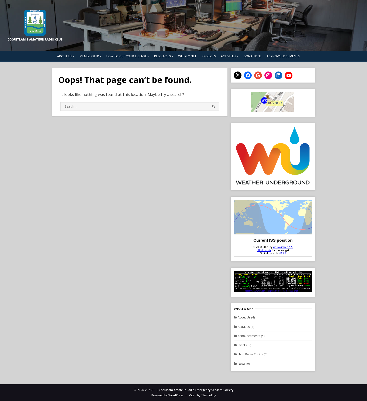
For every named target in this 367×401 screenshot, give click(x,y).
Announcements (249, 336)
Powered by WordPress (167, 395)
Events (242, 345)
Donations (252, 56)
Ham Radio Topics (250, 354)
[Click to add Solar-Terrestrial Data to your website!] (273, 291)
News (242, 364)
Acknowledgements (283, 56)
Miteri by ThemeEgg (202, 395)
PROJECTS (209, 56)
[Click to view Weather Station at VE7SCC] (273, 184)
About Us (244, 317)
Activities (244, 327)
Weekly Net (187, 56)
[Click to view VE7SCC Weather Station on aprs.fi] (272, 111)
